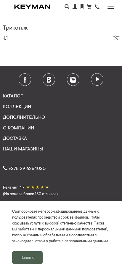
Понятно (27, 257)
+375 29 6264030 (26, 168)
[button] (97, 7)
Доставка (15, 137)
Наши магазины (23, 148)
